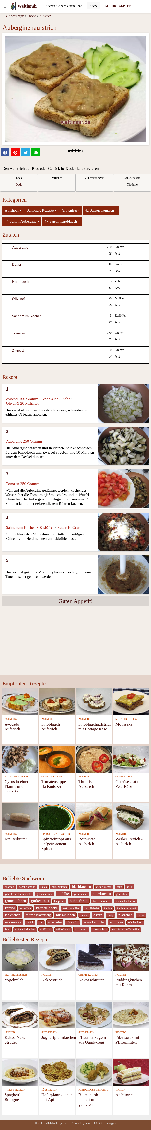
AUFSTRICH (11, 719)
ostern (97, 915)
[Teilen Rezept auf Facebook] (5, 152)
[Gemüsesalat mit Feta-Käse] (131, 759)
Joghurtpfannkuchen (58, 1037)
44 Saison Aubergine (22, 221)
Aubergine (20, 247)
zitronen (81, 929)
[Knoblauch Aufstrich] (57, 701)
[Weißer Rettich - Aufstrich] (131, 816)
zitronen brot (99, 929)
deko (119, 886)
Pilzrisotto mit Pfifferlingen (127, 1039)
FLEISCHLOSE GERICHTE (93, 1089)
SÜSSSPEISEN (49, 1032)
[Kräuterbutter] (20, 816)
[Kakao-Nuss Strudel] (20, 1014)
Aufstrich (45, 16)
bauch (43, 886)
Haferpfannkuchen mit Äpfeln (57, 1097)
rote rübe (55, 922)
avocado (9, 886)
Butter (16, 264)
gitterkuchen (101, 894)
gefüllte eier (80, 894)
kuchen (108, 908)
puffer (141, 915)
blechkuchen (81, 886)
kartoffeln (25, 908)
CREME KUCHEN (88, 974)
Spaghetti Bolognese (13, 1097)
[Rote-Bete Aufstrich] (94, 816)
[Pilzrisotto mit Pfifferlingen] (131, 1014)
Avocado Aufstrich (12, 726)
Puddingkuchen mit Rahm (128, 982)
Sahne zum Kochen (26, 316)
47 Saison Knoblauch (62, 221)
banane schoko (27, 886)
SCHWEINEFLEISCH (127, 719)
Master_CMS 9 (93, 1123)
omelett (84, 915)
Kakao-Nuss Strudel (15, 1039)
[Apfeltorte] (131, 1072)
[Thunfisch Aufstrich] (94, 759)
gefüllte (63, 894)
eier (129, 886)
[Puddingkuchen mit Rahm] (131, 957)
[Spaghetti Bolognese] (20, 1072)
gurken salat (40, 901)
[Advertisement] (75, 645)
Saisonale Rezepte (41, 210)
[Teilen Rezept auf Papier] (35, 152)
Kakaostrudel (52, 980)
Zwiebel (18, 350)
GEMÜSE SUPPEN (51, 776)
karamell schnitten (125, 901)
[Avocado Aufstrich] (20, 701)
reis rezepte (13, 922)
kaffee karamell (101, 901)
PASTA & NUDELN (15, 1089)
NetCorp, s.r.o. (60, 1123)
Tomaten (18, 333)
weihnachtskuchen (25, 929)
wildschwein (63, 929)
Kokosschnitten (91, 980)
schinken (116, 922)
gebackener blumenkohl (18, 894)
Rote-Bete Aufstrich (86, 841)
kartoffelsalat (91, 908)
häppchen (59, 901)
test (7, 929)
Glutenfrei (70, 210)
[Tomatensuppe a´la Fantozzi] (57, 759)
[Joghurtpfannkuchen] (57, 1014)
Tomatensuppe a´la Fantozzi (55, 784)
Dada (19, 184)
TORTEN (120, 1089)
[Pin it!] (15, 152)
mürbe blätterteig (38, 915)
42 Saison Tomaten (101, 210)
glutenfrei (121, 894)
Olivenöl (18, 299)
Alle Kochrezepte (13, 16)
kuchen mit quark (126, 908)
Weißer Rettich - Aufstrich (129, 841)
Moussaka (123, 724)
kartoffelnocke (47, 908)
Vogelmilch (14, 980)
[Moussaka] (131, 701)
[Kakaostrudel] (57, 957)
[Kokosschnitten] (94, 957)
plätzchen (125, 915)
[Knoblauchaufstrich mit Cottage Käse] (94, 701)
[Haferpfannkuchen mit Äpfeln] (57, 1072)
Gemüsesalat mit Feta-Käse (129, 784)
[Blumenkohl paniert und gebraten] (94, 1072)
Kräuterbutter (16, 839)
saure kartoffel (94, 922)
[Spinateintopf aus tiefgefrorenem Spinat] (57, 816)
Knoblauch (20, 281)
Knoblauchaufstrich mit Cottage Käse (94, 726)
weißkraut (45, 929)
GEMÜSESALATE (125, 776)
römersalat (72, 922)
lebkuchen (12, 915)
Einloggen (110, 1123)
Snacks (32, 16)
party (110, 915)
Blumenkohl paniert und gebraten (88, 1099)
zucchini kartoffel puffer (125, 929)
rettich (30, 922)
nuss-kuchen (65, 915)
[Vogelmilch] (20, 957)
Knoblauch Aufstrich (50, 726)
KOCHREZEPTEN (118, 6)
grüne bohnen (15, 901)
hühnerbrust (79, 901)
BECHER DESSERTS (16, 974)
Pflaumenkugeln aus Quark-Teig (92, 1039)
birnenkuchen (59, 886)
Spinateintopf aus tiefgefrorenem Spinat (56, 844)
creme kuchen (103, 886)
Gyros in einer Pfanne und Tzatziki (16, 786)
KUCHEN (46, 974)
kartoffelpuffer (71, 908)
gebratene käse (44, 894)
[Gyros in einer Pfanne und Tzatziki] (20, 759)
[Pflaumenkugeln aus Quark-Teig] (94, 1014)
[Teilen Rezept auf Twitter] (25, 152)
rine (41, 922)
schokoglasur (135, 922)
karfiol (10, 908)
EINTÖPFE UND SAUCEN (55, 834)
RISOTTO (120, 1032)
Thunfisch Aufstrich (87, 784)
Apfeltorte (124, 1094)
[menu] (4, 6)
